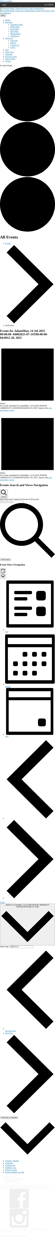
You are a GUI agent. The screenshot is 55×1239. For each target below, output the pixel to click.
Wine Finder (10, 59)
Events (8, 243)
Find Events (5, 560)
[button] (48, 5)
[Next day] (30, 898)
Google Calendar (12, 1161)
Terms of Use (10, 1176)
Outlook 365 (10, 1165)
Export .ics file (11, 1170)
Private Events (11, 57)
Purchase (8, 22)
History (13, 43)
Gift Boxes (14, 36)
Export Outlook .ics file (14, 1172)
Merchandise (15, 34)
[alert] (27, 377)
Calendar (8, 54)
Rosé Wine (14, 29)
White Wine (15, 27)
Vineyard (14, 41)
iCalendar (9, 1163)
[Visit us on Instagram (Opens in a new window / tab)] (19, 1227)
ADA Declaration (12, 1181)
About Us (9, 38)
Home (7, 20)
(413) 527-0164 (15, 1188)
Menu (3, 16)
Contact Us (14, 45)
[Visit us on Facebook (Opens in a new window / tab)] (19, 1207)
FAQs (12, 47)
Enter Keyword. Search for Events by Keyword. (19, 499)
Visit (7, 50)
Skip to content (6, 1)
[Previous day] (30, 818)
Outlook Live (10, 1168)
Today (2, 902)
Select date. (5, 947)
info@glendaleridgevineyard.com (36, 1188)
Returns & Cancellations (15, 1179)
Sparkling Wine (16, 25)
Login (4, 5)
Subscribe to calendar (9, 1118)
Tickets (8, 61)
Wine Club (9, 52)
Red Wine (14, 31)
